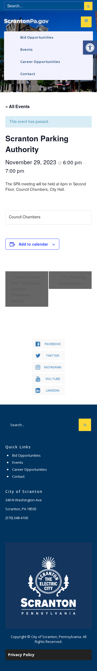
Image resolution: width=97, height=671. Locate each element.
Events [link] (26, 50)
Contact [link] (27, 74)
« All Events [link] (17, 106)
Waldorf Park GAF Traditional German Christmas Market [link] (25, 289)
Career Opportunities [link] (40, 62)
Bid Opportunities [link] (36, 37)
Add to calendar (33, 244)
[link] (90, 48)
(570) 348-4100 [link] (16, 517)
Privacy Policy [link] (21, 654)
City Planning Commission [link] (72, 280)
